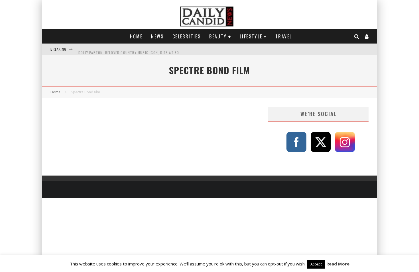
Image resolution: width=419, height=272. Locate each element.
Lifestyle (251, 36)
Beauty (218, 36)
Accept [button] (316, 264)
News (157, 36)
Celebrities (186, 36)
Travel (283, 36)
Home (136, 36)
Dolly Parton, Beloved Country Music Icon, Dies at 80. (129, 49)
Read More (337, 264)
